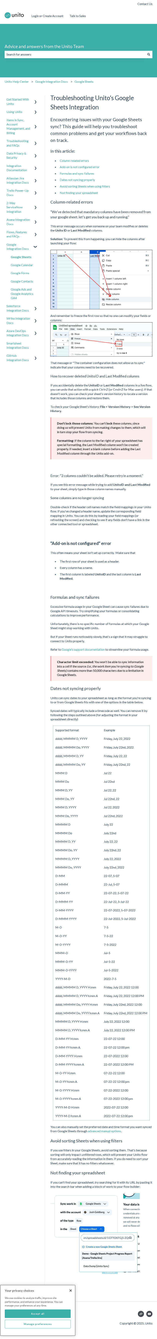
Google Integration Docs (51, 81)
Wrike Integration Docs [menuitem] (18, 320)
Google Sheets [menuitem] (21, 257)
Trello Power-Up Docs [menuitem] (18, 192)
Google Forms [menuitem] (20, 273)
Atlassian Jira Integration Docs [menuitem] (18, 180)
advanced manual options (104, 1131)
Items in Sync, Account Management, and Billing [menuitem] (18, 126)
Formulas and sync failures (77, 173)
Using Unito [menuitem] (14, 112)
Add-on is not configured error (80, 167)
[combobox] (75, 54)
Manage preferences (38, 1324)
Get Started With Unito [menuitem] (18, 101)
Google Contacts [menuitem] (22, 281)
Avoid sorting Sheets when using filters (85, 186)
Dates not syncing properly (77, 180)
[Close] (70, 1290)
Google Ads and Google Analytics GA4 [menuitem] (22, 293)
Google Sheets (83, 81)
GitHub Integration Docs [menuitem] (18, 358)
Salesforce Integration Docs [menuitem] (18, 308)
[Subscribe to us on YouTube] (149, 1314)
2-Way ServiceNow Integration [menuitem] (15, 207)
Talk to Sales (78, 16)
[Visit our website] (141, 1314)
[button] (36, 100)
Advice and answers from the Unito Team (44, 46)
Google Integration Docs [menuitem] (18, 246)
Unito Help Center (17, 81)
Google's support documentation (83, 649)
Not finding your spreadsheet (79, 193)
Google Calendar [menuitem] (22, 265)
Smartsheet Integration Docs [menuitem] (18, 345)
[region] (37, 1310)
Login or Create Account (47, 16)
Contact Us (144, 4)
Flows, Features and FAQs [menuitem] (17, 234)
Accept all (37, 1313)
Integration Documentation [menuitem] (17, 168)
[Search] (148, 54)
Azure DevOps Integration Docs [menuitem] (18, 333)
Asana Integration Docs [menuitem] (18, 222)
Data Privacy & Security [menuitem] (16, 155)
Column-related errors (74, 160)
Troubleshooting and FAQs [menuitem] (18, 143)
